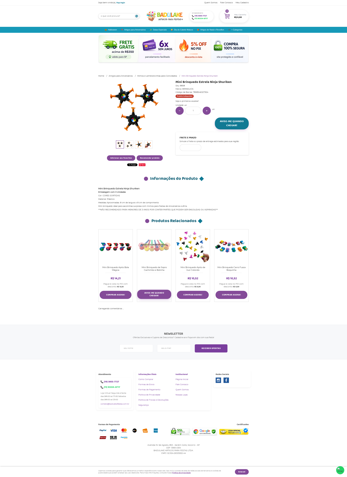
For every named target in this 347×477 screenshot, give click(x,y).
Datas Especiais (160, 30)
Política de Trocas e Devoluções (153, 400)
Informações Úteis (147, 374)
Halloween (112, 30)
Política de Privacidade (149, 395)
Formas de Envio (146, 385)
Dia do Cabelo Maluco (183, 30)
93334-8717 (201, 18)
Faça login (120, 2)
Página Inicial (182, 379)
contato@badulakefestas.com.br (115, 404)
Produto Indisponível (154, 246)
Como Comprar (145, 379)
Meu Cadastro (242, 3)
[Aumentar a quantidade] (207, 111)
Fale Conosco (226, 3)
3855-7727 (201, 15)
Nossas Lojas (182, 395)
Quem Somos (210, 3)
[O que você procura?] (136, 16)
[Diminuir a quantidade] (180, 111)
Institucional (182, 374)
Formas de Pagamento (149, 390)
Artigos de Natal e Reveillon (212, 30)
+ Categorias (236, 30)
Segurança (143, 405)
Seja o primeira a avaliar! (187, 101)
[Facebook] (226, 380)
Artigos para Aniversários (135, 30)
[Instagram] (218, 380)
